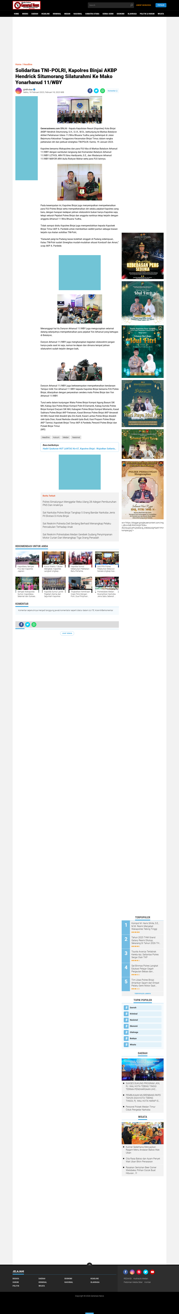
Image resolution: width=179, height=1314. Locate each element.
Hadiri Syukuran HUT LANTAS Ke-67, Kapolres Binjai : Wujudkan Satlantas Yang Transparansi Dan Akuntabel (80, 448)
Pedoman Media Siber (133, 1282)
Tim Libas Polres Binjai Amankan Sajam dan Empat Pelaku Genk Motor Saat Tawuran (145, 983)
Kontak (147, 1282)
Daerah (34, 14)
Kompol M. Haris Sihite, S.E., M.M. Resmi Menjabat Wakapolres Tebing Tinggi (145, 926)
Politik (16, 1286)
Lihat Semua (67, 633)
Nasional (78, 14)
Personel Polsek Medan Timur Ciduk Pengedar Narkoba (140, 1108)
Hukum (56, 437)
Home (16, 14)
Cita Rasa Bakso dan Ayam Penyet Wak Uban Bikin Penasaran (143, 1160)
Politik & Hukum (147, 14)
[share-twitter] (96, 90)
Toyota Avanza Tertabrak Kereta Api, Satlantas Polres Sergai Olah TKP (145, 954)
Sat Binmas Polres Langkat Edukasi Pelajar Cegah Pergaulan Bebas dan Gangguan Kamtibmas (144, 968)
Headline (45, 14)
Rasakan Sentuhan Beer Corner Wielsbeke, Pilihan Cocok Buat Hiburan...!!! (141, 1170)
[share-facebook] (90, 90)
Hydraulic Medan (140, 1278)
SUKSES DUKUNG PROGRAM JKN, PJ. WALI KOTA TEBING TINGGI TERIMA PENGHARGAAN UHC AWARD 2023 (143, 1086)
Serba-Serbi (108, 14)
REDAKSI (128, 1278)
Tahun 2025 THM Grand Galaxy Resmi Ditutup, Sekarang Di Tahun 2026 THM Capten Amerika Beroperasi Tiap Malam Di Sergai (146, 940)
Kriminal (57, 14)
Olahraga (132, 14)
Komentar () (112, 91)
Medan (67, 14)
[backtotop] (89, 1265)
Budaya (133, 1038)
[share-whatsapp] (102, 90)
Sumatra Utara (92, 14)
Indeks (25, 14)
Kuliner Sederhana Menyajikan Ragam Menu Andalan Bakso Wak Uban (143, 1150)
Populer (161, 5)
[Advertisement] (89, 38)
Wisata (161, 14)
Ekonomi (120, 14)
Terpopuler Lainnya (143, 994)
